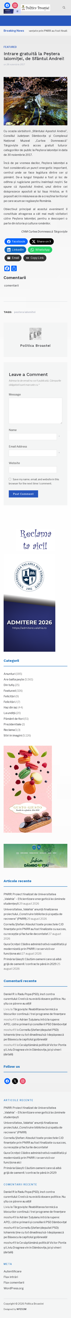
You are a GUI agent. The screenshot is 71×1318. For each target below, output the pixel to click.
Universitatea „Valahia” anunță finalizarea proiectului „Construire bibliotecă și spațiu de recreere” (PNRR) (33, 914)
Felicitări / (10, 702)
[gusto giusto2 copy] (28, 789)
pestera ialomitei (25, 312)
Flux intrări (11, 1277)
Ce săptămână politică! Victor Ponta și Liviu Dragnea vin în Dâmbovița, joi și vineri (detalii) (35, 1049)
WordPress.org (14, 1288)
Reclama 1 (10, 730)
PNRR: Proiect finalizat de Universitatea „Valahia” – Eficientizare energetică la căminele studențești (34, 899)
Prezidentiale (12, 724)
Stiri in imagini (13, 735)
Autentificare (13, 1271)
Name (13, 430)
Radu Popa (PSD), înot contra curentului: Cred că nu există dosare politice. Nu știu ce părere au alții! (34, 999)
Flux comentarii (14, 1282)
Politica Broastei (35, 345)
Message (15, 394)
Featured (10, 46)
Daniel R (9, 994)
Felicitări (9, 696)
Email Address (18, 446)
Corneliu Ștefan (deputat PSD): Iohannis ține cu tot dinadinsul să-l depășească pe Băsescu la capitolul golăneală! (34, 1034)
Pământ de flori (14, 718)
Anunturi (9, 674)
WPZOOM (21, 1309)
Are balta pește (14, 679)
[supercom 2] (36, 856)
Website (14, 463)
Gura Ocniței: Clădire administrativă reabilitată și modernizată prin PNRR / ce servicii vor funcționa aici (35, 949)
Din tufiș (9, 685)
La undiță (10, 713)
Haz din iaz (10, 707)
